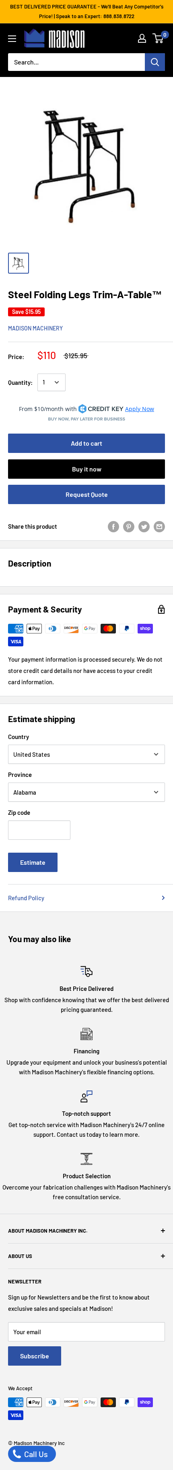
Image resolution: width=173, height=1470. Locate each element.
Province (20, 774)
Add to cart (86, 443)
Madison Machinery (35, 328)
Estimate (32, 862)
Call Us (35, 1454)
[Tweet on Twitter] (144, 526)
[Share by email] (159, 526)
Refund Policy (26, 897)
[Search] (155, 62)
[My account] (142, 38)
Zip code (19, 812)
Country (18, 736)
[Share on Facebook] (113, 526)
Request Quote (87, 494)
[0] (158, 38)
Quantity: (20, 382)
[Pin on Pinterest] (128, 526)
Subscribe (34, 1356)
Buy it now (86, 469)
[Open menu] (12, 38)
